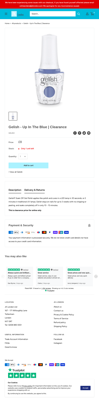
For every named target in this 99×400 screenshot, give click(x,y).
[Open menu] (6, 14)
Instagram (58, 343)
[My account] (87, 13)
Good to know (11, 347)
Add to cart (28, 165)
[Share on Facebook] (75, 133)
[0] (92, 13)
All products (16, 23)
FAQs (7, 343)
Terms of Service (61, 318)
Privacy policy (27, 386)
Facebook (58, 339)
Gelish (12, 133)
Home (7, 23)
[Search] (79, 13)
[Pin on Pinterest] (79, 133)
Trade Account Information (16, 339)
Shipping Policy (60, 326)
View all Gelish (16, 172)
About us (57, 307)
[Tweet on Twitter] (84, 133)
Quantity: (13, 156)
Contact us (58, 310)
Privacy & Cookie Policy (64, 314)
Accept (85, 388)
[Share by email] (88, 133)
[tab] (15, 190)
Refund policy (60, 322)
